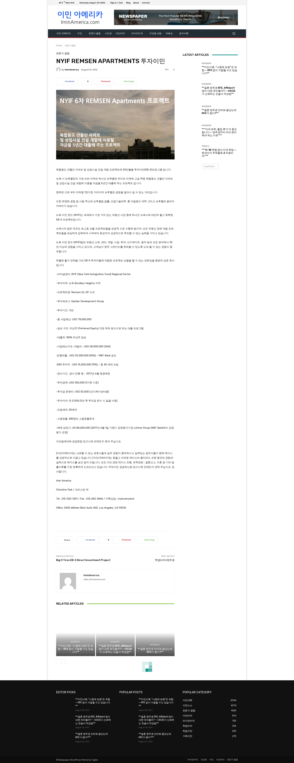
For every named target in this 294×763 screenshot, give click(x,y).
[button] (234, 33)
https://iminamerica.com (94, 579)
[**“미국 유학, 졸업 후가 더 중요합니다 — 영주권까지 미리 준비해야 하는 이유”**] (191, 130)
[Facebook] (219, 3)
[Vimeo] (232, 3)
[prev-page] (58, 662)
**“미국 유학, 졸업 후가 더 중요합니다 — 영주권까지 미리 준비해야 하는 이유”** (219, 132)
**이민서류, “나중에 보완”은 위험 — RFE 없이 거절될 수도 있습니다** (75, 649)
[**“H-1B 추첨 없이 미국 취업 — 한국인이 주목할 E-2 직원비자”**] (191, 151)
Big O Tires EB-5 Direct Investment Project (83, 560)
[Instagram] (224, 3)
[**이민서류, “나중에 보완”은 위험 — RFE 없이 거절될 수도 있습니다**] (75, 632)
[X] (228, 3)
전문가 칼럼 (70, 45)
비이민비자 (75, 642)
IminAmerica (72, 70)
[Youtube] (236, 3)
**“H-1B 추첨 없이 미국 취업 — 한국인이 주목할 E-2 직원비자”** (219, 153)
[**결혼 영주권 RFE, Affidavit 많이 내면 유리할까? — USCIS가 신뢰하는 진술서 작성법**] (115, 632)
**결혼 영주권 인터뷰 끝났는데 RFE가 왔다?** (155, 650)
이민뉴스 (205, 146)
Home (59, 45)
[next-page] (64, 662)
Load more (209, 166)
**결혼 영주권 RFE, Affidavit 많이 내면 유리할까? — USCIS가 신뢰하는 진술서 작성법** (115, 649)
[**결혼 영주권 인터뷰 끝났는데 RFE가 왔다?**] (155, 632)
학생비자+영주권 (165, 560)
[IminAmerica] (59, 69)
